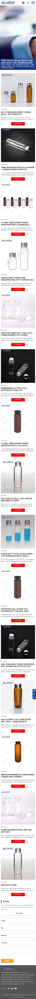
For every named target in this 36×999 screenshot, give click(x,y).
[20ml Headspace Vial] (15, 988)
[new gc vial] (12, 988)
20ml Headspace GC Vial (20, 65)
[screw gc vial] (8, 988)
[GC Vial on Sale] (34, 690)
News (8, 65)
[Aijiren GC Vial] (18, 969)
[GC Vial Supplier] (34, 697)
